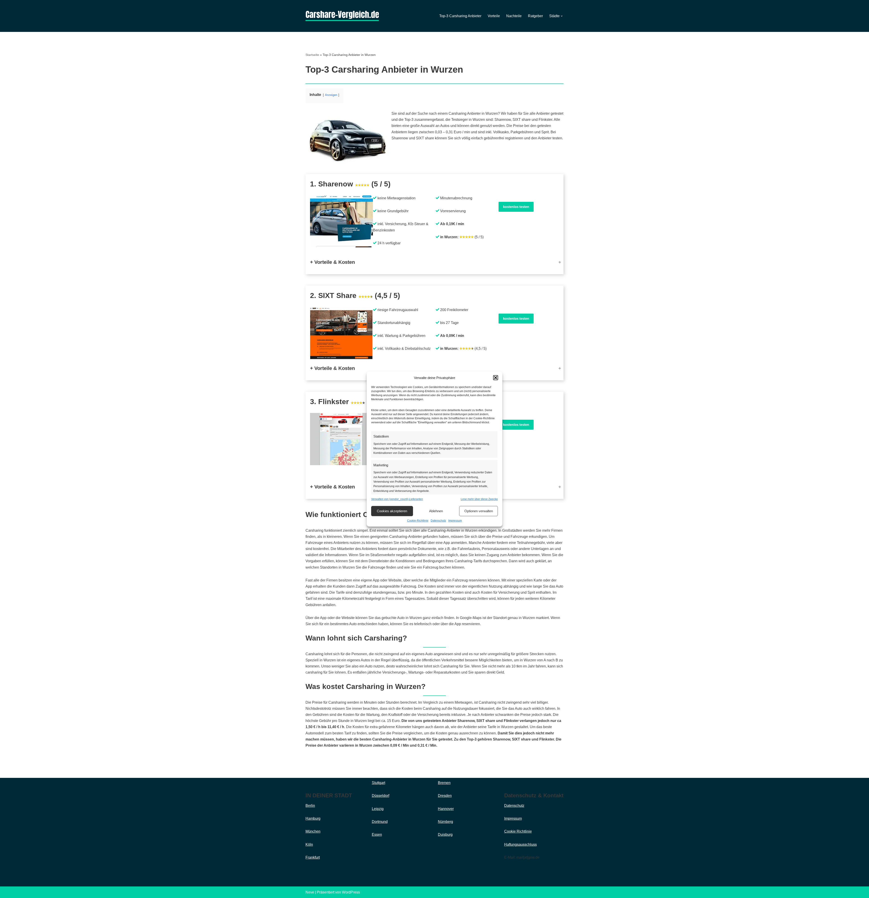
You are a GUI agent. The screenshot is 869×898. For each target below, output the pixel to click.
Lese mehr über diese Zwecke (479, 499)
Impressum (455, 520)
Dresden (445, 796)
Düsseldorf (380, 796)
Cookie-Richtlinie (417, 520)
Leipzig (378, 809)
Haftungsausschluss (520, 844)
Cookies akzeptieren (392, 511)
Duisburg (445, 834)
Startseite (312, 55)
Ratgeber (535, 16)
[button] (495, 378)
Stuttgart (378, 783)
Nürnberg (445, 822)
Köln (309, 844)
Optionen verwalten (478, 511)
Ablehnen (436, 511)
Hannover (446, 809)
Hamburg (313, 818)
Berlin (310, 805)
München (313, 831)
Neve (310, 892)
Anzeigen (331, 95)
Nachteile (514, 16)
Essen (377, 834)
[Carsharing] (342, 16)
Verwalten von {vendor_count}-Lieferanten (397, 499)
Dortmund (380, 822)
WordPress (351, 892)
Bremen (444, 783)
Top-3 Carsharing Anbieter (460, 16)
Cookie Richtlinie (518, 831)
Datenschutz (438, 520)
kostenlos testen (516, 207)
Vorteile (494, 16)
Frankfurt (313, 857)
